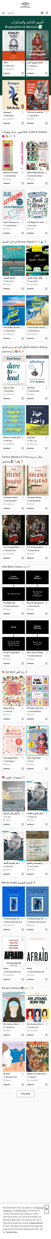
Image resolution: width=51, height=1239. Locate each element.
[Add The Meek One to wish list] (22, 613)
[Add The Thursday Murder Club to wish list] (22, 558)
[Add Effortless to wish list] (46, 398)
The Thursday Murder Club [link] (12, 547)
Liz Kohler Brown (11, 225)
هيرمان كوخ (9, 281)
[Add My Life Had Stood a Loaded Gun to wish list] (46, 613)
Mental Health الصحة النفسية (17, 882)
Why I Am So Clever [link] (35, 653)
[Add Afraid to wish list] (22, 979)
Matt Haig (8, 441)
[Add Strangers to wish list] (22, 123)
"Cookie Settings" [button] (36, 1223)
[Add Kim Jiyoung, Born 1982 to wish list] (22, 1035)
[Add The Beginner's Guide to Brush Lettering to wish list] (46, 233)
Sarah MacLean (34, 331)
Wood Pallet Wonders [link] (35, 173)
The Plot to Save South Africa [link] (36, 112)
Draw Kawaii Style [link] (10, 758)
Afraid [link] (5, 969)
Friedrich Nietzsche (35, 656)
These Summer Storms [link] (36, 328)
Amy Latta (32, 225)
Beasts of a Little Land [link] (36, 1074)
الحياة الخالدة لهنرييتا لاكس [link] (36, 63)
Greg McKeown (34, 391)
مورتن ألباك (33, 441)
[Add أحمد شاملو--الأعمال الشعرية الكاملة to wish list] (46, 824)
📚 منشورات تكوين (12, 777)
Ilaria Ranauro (10, 761)
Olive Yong (8, 711)
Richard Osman (10, 550)
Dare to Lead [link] (8, 388)
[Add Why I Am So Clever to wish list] (46, 663)
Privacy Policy (21, 1210)
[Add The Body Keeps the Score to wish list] (22, 929)
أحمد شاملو (33, 817)
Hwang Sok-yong (11, 1077)
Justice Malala (34, 115)
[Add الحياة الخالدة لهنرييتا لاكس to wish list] (46, 73)
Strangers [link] (7, 112)
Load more (25, 1094)
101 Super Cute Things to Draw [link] (36, 708)
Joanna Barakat (10, 176)
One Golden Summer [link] (11, 328)
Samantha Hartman (35, 176)
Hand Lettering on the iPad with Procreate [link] (12, 222)
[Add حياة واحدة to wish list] (46, 448)
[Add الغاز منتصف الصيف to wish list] (46, 289)
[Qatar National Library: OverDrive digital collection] (25, 5)
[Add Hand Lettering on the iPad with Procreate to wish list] (22, 233)
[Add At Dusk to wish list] (22, 1084)
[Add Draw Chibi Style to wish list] (46, 768)
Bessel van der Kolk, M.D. (13, 922)
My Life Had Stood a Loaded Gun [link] (36, 603)
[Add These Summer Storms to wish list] (46, 338)
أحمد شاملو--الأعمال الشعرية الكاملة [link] (36, 814)
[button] (22, 62)
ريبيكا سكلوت (33, 66)
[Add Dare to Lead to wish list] (22, 398)
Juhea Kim (32, 1077)
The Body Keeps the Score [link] (12, 919)
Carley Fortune (10, 331)
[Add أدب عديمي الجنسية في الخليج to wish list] (46, 874)
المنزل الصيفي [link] (9, 278)
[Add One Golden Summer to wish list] (22, 338)
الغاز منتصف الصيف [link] (34, 278)
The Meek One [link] (9, 603)
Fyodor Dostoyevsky (12, 606)
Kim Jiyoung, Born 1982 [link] (12, 1024)
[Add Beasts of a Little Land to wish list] (46, 1084)
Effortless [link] (31, 388)
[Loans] (42, 13)
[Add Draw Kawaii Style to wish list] (22, 768)
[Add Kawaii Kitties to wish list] (22, 719)
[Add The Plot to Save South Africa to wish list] (46, 123)
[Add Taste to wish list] (22, 73)
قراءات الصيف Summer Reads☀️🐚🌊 (23, 241)
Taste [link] (5, 63)
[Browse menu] (47, 13)
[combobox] (20, 13)
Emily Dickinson (34, 606)
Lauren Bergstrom (35, 711)
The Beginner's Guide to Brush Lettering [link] (36, 222)
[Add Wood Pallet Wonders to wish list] (46, 183)
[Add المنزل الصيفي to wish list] (22, 289)
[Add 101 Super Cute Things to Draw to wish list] (46, 719)
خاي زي (7, 817)
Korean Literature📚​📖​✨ (16, 988)
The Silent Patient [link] (10, 498)
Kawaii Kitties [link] (8, 708)
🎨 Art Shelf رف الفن (13, 672)
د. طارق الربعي (34, 866)
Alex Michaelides (11, 501)
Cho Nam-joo (9, 1027)
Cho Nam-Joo (33, 1027)
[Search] (3, 13)
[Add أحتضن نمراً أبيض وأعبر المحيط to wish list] (22, 824)
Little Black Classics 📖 (15, 566)
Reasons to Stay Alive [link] (12, 437)
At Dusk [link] (6, 1074)
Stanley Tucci (9, 66)
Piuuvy (31, 761)
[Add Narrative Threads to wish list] (22, 183)
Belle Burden (9, 115)
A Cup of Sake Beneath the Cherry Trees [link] (12, 653)
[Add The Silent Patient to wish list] (22, 508)
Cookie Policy (11, 1232)
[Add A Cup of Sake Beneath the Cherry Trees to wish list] (22, 663)
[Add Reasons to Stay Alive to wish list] (22, 448)
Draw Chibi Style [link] (34, 758)
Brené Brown (9, 391)
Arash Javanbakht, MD (13, 972)
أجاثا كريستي (33, 281)
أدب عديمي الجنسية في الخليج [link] (36, 863)
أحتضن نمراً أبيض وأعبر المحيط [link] (12, 814)
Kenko (7, 656)
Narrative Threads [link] (10, 173)
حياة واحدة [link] (31, 437)
